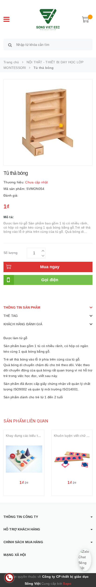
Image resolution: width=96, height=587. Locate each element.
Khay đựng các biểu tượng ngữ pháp (33, 435)
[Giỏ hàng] (85, 19)
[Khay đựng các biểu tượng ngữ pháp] (24, 459)
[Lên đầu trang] (86, 573)
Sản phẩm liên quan (25, 421)
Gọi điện (49, 280)
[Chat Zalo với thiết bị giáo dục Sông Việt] (85, 559)
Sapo (67, 583)
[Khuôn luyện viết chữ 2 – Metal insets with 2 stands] (72, 459)
